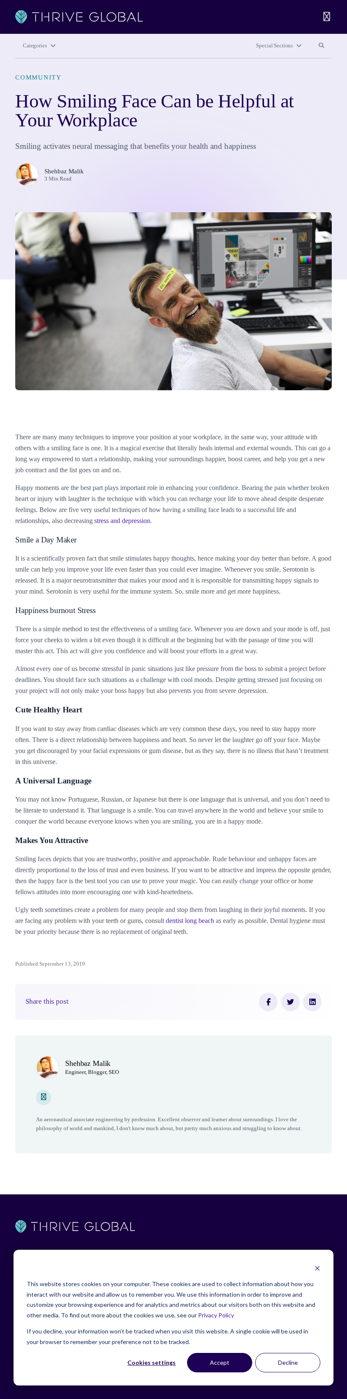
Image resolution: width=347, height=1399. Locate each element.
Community (38, 77)
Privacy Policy (216, 1315)
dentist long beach (190, 920)
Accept (219, 1362)
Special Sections (274, 46)
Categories (35, 46)
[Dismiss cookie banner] (317, 1268)
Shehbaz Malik (64, 171)
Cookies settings (151, 1362)
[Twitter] (290, 1002)
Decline (288, 1362)
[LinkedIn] (312, 1002)
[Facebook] (268, 1002)
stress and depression (122, 520)
